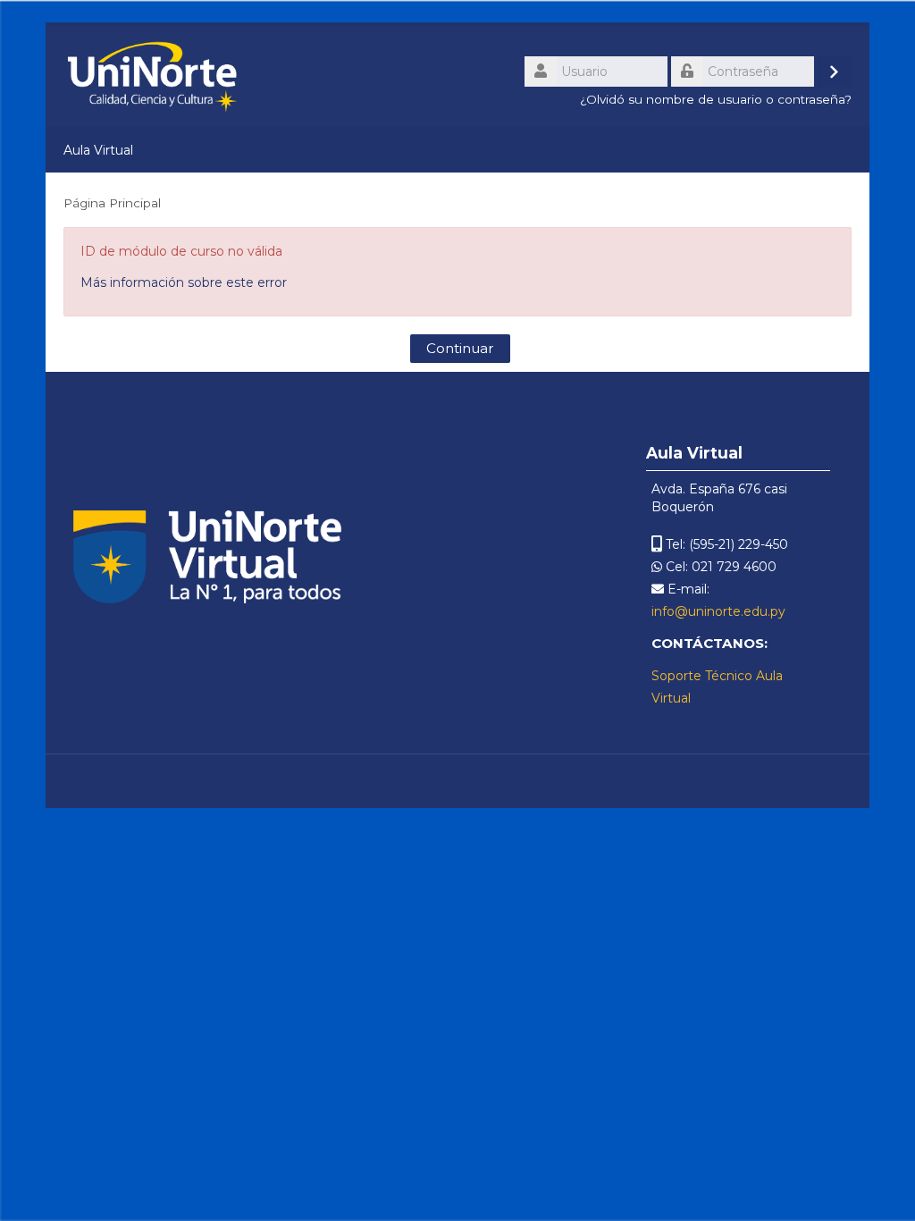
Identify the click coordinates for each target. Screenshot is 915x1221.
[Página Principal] (151, 76)
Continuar (460, 348)
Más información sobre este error (183, 282)
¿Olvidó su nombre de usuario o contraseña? (716, 99)
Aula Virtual (98, 150)
